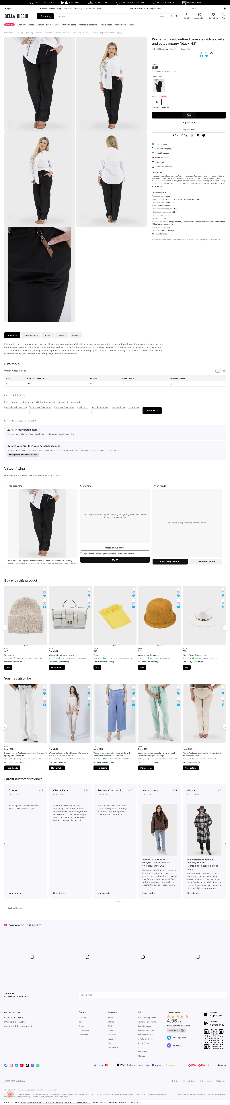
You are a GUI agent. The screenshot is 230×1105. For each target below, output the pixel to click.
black (158, 85)
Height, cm (82, 407)
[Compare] (201, 52)
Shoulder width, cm (100, 407)
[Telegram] (16, 1065)
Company (112, 1012)
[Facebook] (5, 1065)
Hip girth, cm (134, 407)
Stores (111, 1022)
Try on (115, 559)
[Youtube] (22, 1065)
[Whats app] (38, 1065)
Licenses (112, 1043)
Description (12, 335)
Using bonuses (144, 1026)
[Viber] (32, 1065)
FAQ (139, 1047)
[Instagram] (11, 1065)
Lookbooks (83, 1034)
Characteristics (31, 335)
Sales (81, 1022)
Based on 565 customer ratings (178, 1025)
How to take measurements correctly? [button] (20, 421)
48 (157, 102)
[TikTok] (27, 1065)
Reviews (47, 335)
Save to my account (170, 561)
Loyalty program (144, 1039)
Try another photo (205, 561)
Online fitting (143, 1043)
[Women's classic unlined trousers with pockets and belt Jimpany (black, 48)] (39, 84)
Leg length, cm (118, 407)
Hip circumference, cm (64, 407)
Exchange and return (147, 1022)
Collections (84, 1030)
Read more (63, 1097)
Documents (113, 1047)
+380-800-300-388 (138, 8)
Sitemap (141, 1056)
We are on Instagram (25, 925)
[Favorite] (206, 52)
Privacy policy (206, 1081)
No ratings (163, 49)
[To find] (175, 16)
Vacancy (112, 1039)
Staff (110, 1026)
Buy (189, 115)
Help (139, 1012)
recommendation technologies (43, 1090)
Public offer (221, 1081)
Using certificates (145, 1034)
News (110, 1030)
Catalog (82, 1017)
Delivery (76, 335)
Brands (82, 1026)
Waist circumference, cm (40, 407)
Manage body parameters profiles (23, 455)
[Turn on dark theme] (225, 8)
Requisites (142, 1051)
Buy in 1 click (189, 122)
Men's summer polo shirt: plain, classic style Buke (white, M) (47, 1102)
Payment (62, 335)
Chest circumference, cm (15, 407)
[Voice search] (171, 16)
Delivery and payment (147, 1017)
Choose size (152, 410)
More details (57, 667)
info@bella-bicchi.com (14, 1022)
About (110, 1017)
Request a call (155, 8)
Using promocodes (145, 1030)
